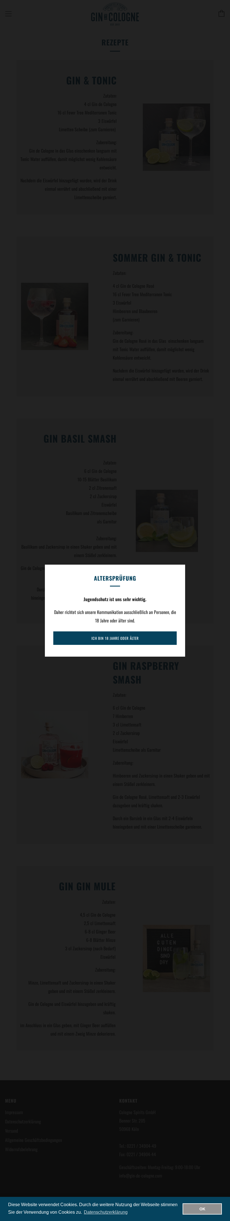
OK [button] (202, 1209)
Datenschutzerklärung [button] (106, 1212)
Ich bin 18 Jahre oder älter (115, 638)
